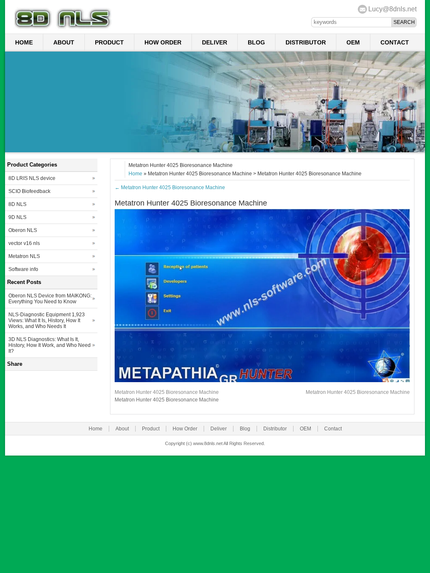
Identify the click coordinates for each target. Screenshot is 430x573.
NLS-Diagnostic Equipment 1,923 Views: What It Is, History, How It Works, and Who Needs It (46, 320)
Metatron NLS (24, 256)
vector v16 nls (24, 243)
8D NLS (17, 204)
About (63, 42)
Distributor (306, 42)
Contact (394, 42)
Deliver (214, 42)
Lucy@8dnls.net (392, 9)
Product (109, 42)
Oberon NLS (22, 230)
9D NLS (17, 217)
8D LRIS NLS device (31, 178)
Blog (256, 42)
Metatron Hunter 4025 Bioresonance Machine (170, 187)
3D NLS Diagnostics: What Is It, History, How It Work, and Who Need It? (49, 345)
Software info (23, 269)
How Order (162, 42)
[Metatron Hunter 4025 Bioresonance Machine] (262, 380)
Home (24, 42)
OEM (353, 42)
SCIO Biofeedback (29, 191)
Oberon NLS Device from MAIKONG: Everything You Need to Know (50, 299)
